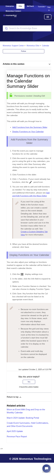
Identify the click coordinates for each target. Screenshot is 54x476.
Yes (29, 382)
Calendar (45, 46)
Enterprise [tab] (10, 6)
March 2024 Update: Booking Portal (23, 418)
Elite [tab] (20, 6)
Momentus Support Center (13, 46)
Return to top (13, 397)
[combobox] (27, 28)
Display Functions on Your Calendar (28, 131)
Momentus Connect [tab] (13, 11)
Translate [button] (41, 7)
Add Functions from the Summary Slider (29, 127)
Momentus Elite (33, 46)
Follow (23, 51)
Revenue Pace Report (17, 436)
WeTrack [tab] (30, 6)
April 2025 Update (15, 431)
